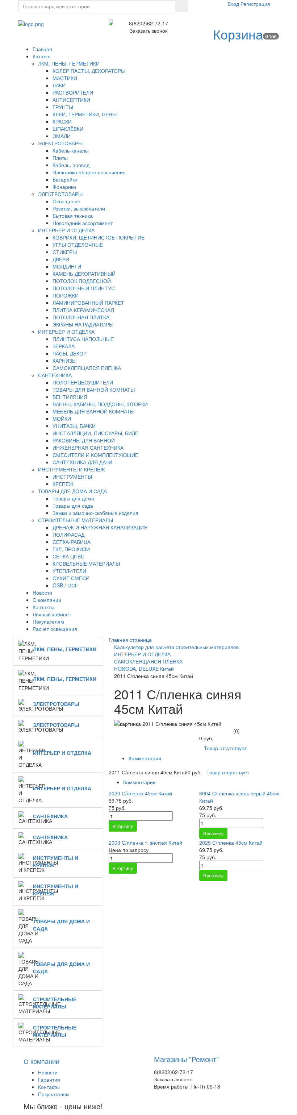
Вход (233, 3)
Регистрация (255, 3)
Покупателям (54, 1094)
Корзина (238, 34)
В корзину (123, 826)
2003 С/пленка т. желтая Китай (145, 842)
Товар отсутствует (225, 748)
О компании (41, 1061)
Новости (48, 1072)
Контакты (49, 1086)
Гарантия (49, 1079)
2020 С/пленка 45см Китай (140, 793)
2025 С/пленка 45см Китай (231, 842)
